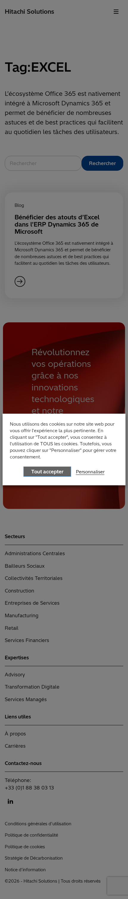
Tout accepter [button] (47, 472)
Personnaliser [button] (90, 472)
